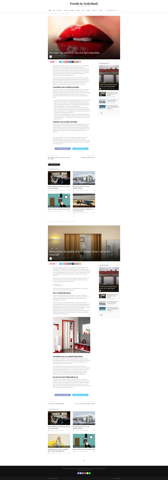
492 (69, 211)
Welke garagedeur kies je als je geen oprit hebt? (108, 85)
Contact (101, 10)
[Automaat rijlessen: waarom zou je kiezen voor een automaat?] (59, 178)
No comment (70, 55)
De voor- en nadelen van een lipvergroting (85, 403)
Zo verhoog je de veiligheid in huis (56, 403)
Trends (88, 10)
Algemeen (103, 82)
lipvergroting (75, 82)
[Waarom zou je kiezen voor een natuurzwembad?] (84, 178)
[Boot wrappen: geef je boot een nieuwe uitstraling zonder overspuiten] (102, 107)
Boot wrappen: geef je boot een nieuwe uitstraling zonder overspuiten (113, 107)
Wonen (78, 10)
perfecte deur (57, 298)
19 (117, 88)
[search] (118, 10)
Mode (83, 10)
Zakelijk (94, 10)
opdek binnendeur (73, 358)
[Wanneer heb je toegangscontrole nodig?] (59, 200)
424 (69, 453)
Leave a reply (53, 164)
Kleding (66, 10)
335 (94, 212)
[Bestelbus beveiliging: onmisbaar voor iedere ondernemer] (84, 200)
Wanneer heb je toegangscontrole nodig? (59, 209)
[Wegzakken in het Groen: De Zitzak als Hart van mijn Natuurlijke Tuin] (59, 441)
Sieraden (72, 10)
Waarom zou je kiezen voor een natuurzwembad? (112, 100)
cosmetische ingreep (76, 124)
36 (69, 190)
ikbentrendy (55, 55)
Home (53, 10)
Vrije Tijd (59, 10)
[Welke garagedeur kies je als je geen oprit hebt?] (109, 77)
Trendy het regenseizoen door (88, 157)
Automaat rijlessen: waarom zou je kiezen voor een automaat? (112, 94)
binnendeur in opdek (61, 267)
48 (94, 190)
